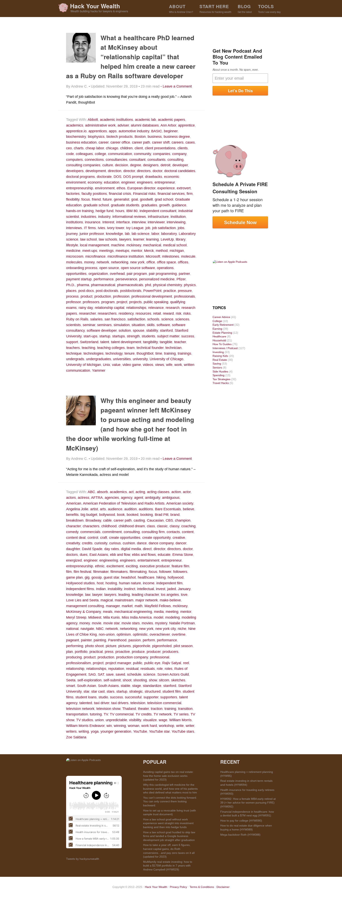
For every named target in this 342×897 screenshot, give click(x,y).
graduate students (125, 205)
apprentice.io (76, 131)
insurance (92, 222)
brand (175, 515)
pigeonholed (162, 646)
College (217, 321)
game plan (74, 577)
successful (133, 697)
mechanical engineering (133, 612)
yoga (95, 731)
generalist (121, 199)
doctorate (104, 177)
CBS (169, 520)
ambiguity (152, 498)
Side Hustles (220, 371)
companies (161, 154)
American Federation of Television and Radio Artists (123, 503)
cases (190, 142)
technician (173, 348)
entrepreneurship (79, 188)
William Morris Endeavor (85, 726)
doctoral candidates (179, 171)
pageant (72, 640)
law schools (108, 239)
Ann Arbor (168, 125)
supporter (150, 697)
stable (125, 686)
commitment (112, 532)
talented (85, 703)
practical (96, 652)
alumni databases (145, 125)
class (151, 526)
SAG (92, 674)
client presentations (160, 148)
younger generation (116, 731)
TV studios (84, 720)
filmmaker (100, 572)
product (86, 296)
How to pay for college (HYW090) (241, 820)
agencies (112, 498)
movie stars (131, 623)
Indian (101, 589)
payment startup (79, 279)
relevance (156, 308)
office (150, 262)
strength (133, 336)
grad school (164, 199)
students (148, 336)
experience (166, 188)
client (139, 148)
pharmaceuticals (130, 285)
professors (91, 302)
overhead (117, 274)
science (167, 319)
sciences (182, 319)
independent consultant (158, 211)
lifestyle (72, 245)
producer (154, 652)
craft (103, 538)
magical (107, 600)
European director (141, 188)
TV (106, 714)
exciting (132, 566)
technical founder (150, 348)
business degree (177, 137)
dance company (161, 543)
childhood (109, 526)
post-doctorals (107, 291)
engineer (128, 182)
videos (148, 365)
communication (120, 154)
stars (110, 691)
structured (153, 691)
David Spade (92, 549)
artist (94, 509)
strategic (136, 691)
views (159, 365)
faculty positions (94, 194)
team (131, 348)
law (87, 595)
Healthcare (219, 336)
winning (120, 726)
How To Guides (222, 344)
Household (219, 340)
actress (83, 498)
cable (107, 520)
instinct (129, 589)
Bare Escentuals (168, 509)
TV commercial (122, 714)
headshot (128, 577)
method (162, 251)
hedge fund (104, 211)
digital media (131, 549)
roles (168, 669)
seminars (104, 325)
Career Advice (221, 317)
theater (143, 709)
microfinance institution (125, 256)
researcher (87, 313)
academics (74, 125)
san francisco (114, 319)
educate (164, 555)
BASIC (156, 131)
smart (70, 686)
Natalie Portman (182, 623)
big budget (89, 515)
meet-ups (89, 251)
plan (69, 652)
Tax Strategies (221, 379)
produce (138, 652)
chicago (112, 148)
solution (125, 330)
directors (144, 171)
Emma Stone (182, 555)
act (131, 492)
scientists (73, 325)
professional (159, 657)
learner (138, 239)
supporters (168, 697)
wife (169, 365)
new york (137, 262)
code (70, 154)
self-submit (112, 680)
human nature (130, 583)
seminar (89, 325)
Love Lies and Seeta (82, 600)
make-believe (170, 600)
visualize (150, 720)
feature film (180, 566)
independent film (169, 583)
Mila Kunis (111, 617)
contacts (173, 532)
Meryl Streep (76, 617)
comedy (72, 532)
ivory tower (115, 228)
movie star (111, 623)
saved (120, 674)
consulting (175, 160)
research (173, 308)
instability (115, 589)
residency (126, 313)
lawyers (125, 239)
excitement (115, 566)
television (137, 703)
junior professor (92, 234)
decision (121, 165)
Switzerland (89, 342)
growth (164, 205)
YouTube (140, 731)
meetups (122, 251)
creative (179, 538)
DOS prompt (133, 177)
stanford (166, 330)
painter (86, 640)
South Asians (108, 686)
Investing (218, 352)
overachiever (160, 634)
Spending (218, 375)
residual (132, 669)
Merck (149, 251)
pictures (124, 646)
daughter (73, 549)
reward (168, 313)
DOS (117, 177)
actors (71, 498)
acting (140, 492)
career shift (161, 142)
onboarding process (81, 268)
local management (94, 245)
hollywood (175, 577)
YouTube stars (183, 731)
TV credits (144, 714)
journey (72, 234)
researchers (107, 313)
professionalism (78, 663)
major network (146, 600)
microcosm (74, 256)
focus (85, 199)
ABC (91, 492)
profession (121, 296)
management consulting (85, 606)
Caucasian (155, 520)
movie (96, 623)
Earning (217, 328)
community (142, 154)
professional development (151, 296)
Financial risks (144, 194)
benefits (72, 515)
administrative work (100, 125)
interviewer (156, 222)
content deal (76, 538)
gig (87, 577)
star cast (98, 691)
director (129, 171)
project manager (118, 663)
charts (79, 148)
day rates (111, 549)
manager (113, 606)
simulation (122, 325)
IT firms (90, 228)
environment (105, 188)
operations (165, 268)
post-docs (86, 291)
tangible (166, 342)
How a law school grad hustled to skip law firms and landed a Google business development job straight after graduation (169, 836)
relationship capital (109, 308)
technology (114, 353)
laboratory (169, 234)
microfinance (95, 256)
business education (81, 142)
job (147, 228)
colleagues (84, 154)
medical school (175, 245)
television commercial (164, 703)
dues (83, 555)
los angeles (170, 595)
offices (183, 262)
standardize (152, 686)
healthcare (146, 577)
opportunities (76, 274)
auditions (146, 509)
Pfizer (181, 279)
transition (185, 709)
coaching (188, 526)
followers (180, 572)
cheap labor (95, 148)
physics (190, 285)
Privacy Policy (178, 886)
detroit (165, 165)
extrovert (184, 188)
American (73, 503)
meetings (106, 251)
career (103, 142)
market (127, 606)
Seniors (217, 367)
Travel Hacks (221, 383)
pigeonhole (141, 646)
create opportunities (124, 538)
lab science (140, 234)
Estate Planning (222, 332)
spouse (138, 330)
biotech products (119, 137)
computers (74, 160)
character (73, 526)
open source (109, 268)
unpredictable (116, 720)
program (108, 302)
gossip (96, 577)
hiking (161, 577)
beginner (171, 131)
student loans (86, 697)
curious (115, 543)
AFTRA (97, 498)
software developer (102, 330)
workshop (166, 726)
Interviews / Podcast (225, 348)
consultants (156, 160)
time (158, 353)
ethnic (99, 566)
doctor (157, 171)
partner (184, 274)
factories (73, 194)
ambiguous (171, 498)
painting (100, 640)
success (187, 336)
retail (157, 313)
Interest (108, 222)
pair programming (163, 274)
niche (182, 629)
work (178, 365)
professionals (184, 296)
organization (98, 274)
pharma (83, 285)
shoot (127, 680)
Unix (106, 365)
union (99, 720)
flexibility (72, 199)
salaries (96, 319)
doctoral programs (80, 177)
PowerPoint (152, 291)
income (148, 583)
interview (139, 222)
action (176, 492)
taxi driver (101, 703)
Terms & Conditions (202, 886)
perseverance (126, 279)
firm (190, 194)
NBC (100, 629)
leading (124, 595)
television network (80, 709)
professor (73, 302)
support (72, 342)
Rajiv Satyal (171, 663)
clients (183, 148)
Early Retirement (223, 324)
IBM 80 (132, 211)
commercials (90, 532)
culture (107, 165)
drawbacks (153, 177)
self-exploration (89, 680)
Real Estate (220, 359)
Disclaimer (223, 886)
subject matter (168, 336)
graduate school (96, 205)
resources (143, 313)
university (140, 359)
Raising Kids (220, 355)
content (188, 532)
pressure (185, 291)
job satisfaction (164, 228)
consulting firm (153, 532)
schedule (134, 674)
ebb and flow (120, 555)
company (179, 154)
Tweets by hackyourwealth (82, 858)
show (153, 680)
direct (147, 549)
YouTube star (159, 731)
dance (142, 543)
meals (107, 612)
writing (84, 731)
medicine (73, 251)
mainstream (124, 600)
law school (88, 239)
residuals (148, 669)
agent (138, 498)
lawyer (97, 595)
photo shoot (94, 646)
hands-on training (80, 211)
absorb (102, 492)
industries (88, 217)
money (89, 262)
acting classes (158, 492)
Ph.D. (70, 285)
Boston (140, 137)
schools (153, 319)
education (111, 182)
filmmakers (119, 572)
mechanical (152, 245)
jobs (181, 228)
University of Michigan (83, 365)
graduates (149, 205)
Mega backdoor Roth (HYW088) (240, 834)
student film (171, 691)
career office (120, 142)
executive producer (155, 566)
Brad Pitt (161, 515)
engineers (145, 182)
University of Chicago (166, 359)
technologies (94, 353)
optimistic (140, 634)
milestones (170, 256)
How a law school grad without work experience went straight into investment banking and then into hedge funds (168, 823)
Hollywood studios (80, 583)
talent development (126, 342)
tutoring (96, 714)
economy (95, 182)
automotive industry (134, 131)
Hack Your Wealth (95, 6)
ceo (69, 148)
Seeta (70, 680)
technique (74, 353)
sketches (178, 680)
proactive (122, 652)
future (107, 199)
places (71, 291)
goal (134, 199)
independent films (80, 589)
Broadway (93, 520)
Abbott (93, 120)
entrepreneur (165, 182)
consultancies (116, 160)
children (126, 148)
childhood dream (132, 526)
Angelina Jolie (77, 509)
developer (180, 165)
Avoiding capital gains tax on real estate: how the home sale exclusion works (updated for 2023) (168, 775)
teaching (88, 348)
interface (123, 222)
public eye (152, 663)
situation (138, 325)
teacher (180, 342)
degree (135, 165)
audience (115, 509)
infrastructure (158, 217)
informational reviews (129, 217)
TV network (163, 714)
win (109, 726)
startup (104, 336)
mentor (136, 251)
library (180, 239)
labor (155, 234)
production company (132, 657)
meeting (172, 612)
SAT (101, 674)
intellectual (145, 589)
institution (178, 217)
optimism (124, 634)
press (109, 652)
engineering (108, 560)
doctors (72, 555)
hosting (111, 583)
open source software (138, 268)
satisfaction (136, 319)
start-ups (90, 336)
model (158, 617)
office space (166, 262)
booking (146, 515)
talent (104, 342)
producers (170, 652)
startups (118, 336)
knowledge (114, 234)
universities (122, 359)
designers (151, 165)
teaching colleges (111, 348)
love (184, 595)
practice (169, 291)
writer (190, 726)
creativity (73, 543)
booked (132, 515)
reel (186, 663)
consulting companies (83, 165)
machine (117, 245)
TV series (181, 714)
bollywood (107, 515)
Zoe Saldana (76, 737)
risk (178, 313)
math (138, 606)
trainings (184, 353)
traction (156, 709)
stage (136, 686)
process (72, 296)
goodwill (146, 199)
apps (113, 131)
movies (147, 623)
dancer (181, 543)
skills (151, 325)
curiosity (100, 543)
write (180, 726)
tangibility (150, 342)
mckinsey (133, 245)
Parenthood (117, 640)
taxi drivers (119, 703)
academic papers (171, 120)
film (69, 572)
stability (152, 330)
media (159, 612)
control (92, 538)
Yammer (98, 370)
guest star (111, 577)
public (137, 663)
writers (71, 731)
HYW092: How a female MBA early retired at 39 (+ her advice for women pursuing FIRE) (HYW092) (248, 802)
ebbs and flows (144, 555)
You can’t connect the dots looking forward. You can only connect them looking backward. (170, 801)
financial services (171, 194)
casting (139, 520)
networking (119, 262)
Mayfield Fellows (157, 606)
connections (94, 160)
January (184, 589)
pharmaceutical (103, 285)
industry (104, 217)
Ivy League (134, 228)
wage (163, 720)
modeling (172, 617)
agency (126, 498)
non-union (107, 634)
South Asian (86, 686)
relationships (136, 308)
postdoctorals (130, 291)
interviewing (176, 222)
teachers (73, 348)
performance (104, 279)
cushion (129, 543)
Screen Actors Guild (173, 674)
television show (108, 709)
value (116, 365)
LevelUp (167, 239)
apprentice (186, 125)
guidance (179, 205)
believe (188, 509)
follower (165, 572)
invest (160, 589)
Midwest (94, 617)
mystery (161, 623)
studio (103, 697)
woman (133, 726)
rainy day (86, 308)
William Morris (180, 720)
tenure (129, 353)
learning (152, 239)
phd (148, 285)
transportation (77, 714)
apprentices (97, 131)
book (121, 515)
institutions (74, 222)
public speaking (156, 302)
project (122, 302)
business (155, 137)
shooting (140, 680)
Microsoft (153, 256)
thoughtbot (145, 353)
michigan (177, 251)
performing (74, 646)
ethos (121, 188)
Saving (217, 363)
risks (187, 313)
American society (179, 503)
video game (132, 365)
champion (182, 520)
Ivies (101, 228)
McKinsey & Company (83, 612)
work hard (149, 726)
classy (174, 526)
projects (135, 302)
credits (87, 543)
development (96, 171)
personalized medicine (157, 279)
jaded (171, 589)
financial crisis (120, 194)
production (102, 296)
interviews (74, 228)
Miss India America (137, 617)
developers (75, 171)
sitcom (164, 680)
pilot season (183, 646)
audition (130, 509)
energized (74, 560)
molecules (74, 262)
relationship (75, 669)
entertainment (148, 560)
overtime (178, 634)
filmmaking (138, 572)
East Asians (98, 555)
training (170, 353)
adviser (123, 125)
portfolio (81, 652)
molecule (188, 256)
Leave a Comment (177, 86)
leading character (145, 595)
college (100, 154)
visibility (135, 720)
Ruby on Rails (77, 319)
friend (96, 199)
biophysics (96, 137)
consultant (137, 160)
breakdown (75, 520)
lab (127, 234)
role (160, 669)
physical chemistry (167, 285)
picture (111, 646)
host (100, 583)
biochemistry (76, 137)
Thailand (129, 709)
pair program (137, 274)
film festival (82, 572)
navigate (87, 629)
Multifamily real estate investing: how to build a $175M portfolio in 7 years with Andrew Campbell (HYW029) (167, 865)
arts (103, 509)
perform (149, 640)
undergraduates (98, 359)
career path (141, 142)
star (86, 691)
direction (114, 171)
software (163, 325)
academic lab (145, 120)
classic (162, 526)
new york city (165, 629)
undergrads (75, 359)
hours (119, 211)
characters (91, 526)
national (72, 629)
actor (187, 492)
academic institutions (116, 120)
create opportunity (156, 538)
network (103, 262)
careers (177, 142)
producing (74, 657)
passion (134, 640)
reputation (116, 669)
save (110, 674)
